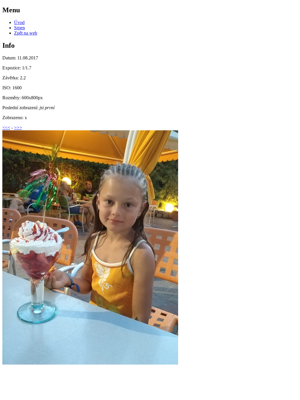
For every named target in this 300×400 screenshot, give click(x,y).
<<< (6, 127)
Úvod (19, 22)
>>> (18, 127)
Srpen (19, 27)
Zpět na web (25, 32)
